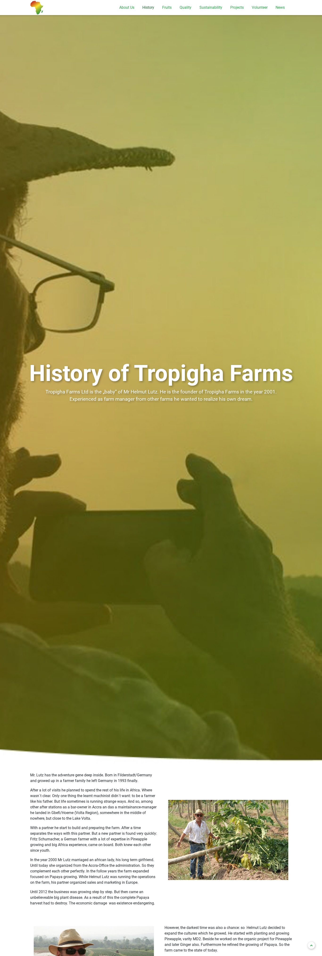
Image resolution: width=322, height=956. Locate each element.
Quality (185, 7)
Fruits (167, 7)
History (148, 7)
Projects (237, 7)
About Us (126, 7)
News (280, 7)
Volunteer (260, 7)
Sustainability (210, 7)
